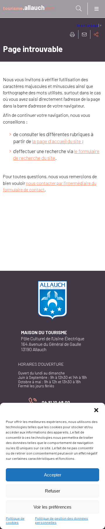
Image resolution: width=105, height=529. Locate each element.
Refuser (52, 490)
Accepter (52, 474)
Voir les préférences (52, 506)
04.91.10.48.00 (49, 403)
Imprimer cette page (72, 34)
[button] (96, 410)
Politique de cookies (15, 520)
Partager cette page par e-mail (84, 34)
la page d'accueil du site (57, 141)
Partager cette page (96, 34)
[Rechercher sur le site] (79, 8)
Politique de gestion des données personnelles (61, 520)
